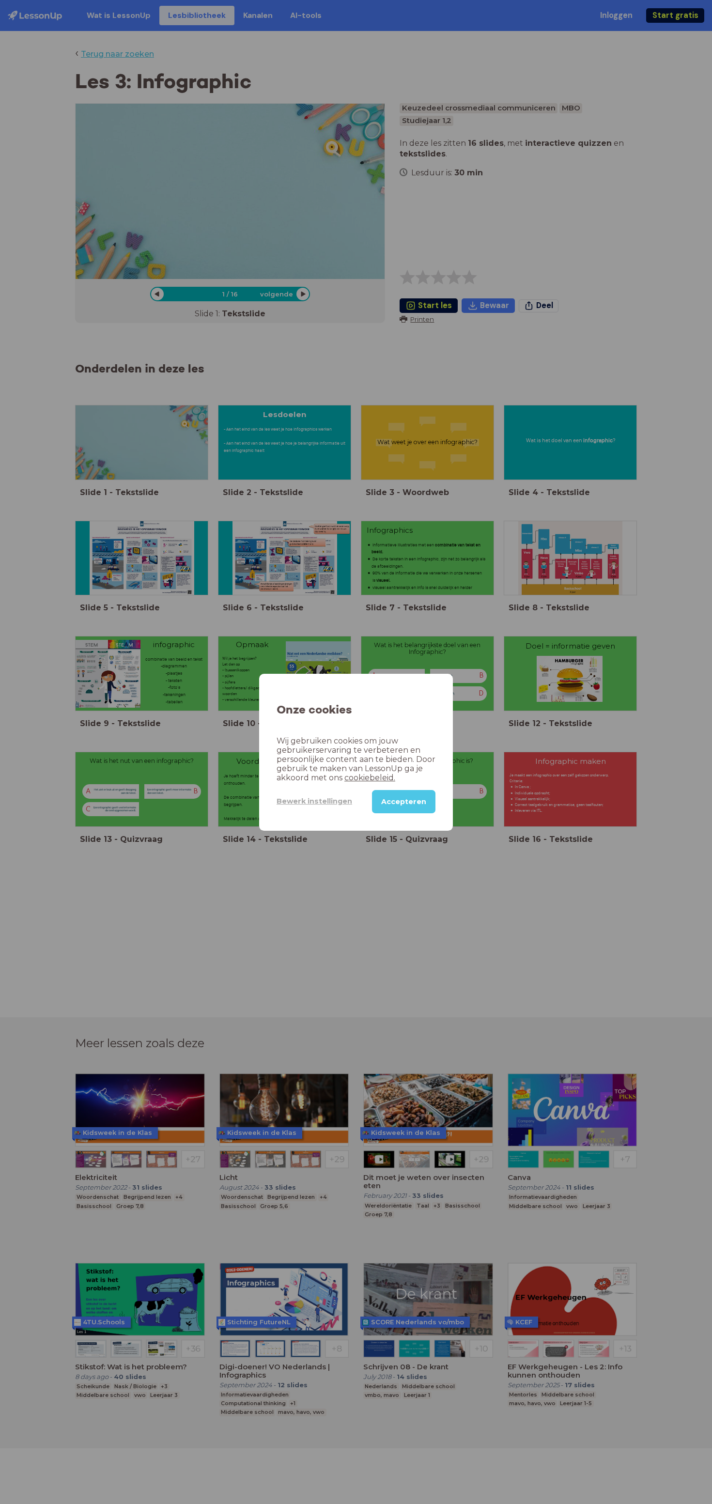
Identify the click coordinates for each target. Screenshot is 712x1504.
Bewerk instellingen (314, 801)
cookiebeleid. (369, 777)
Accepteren (403, 801)
